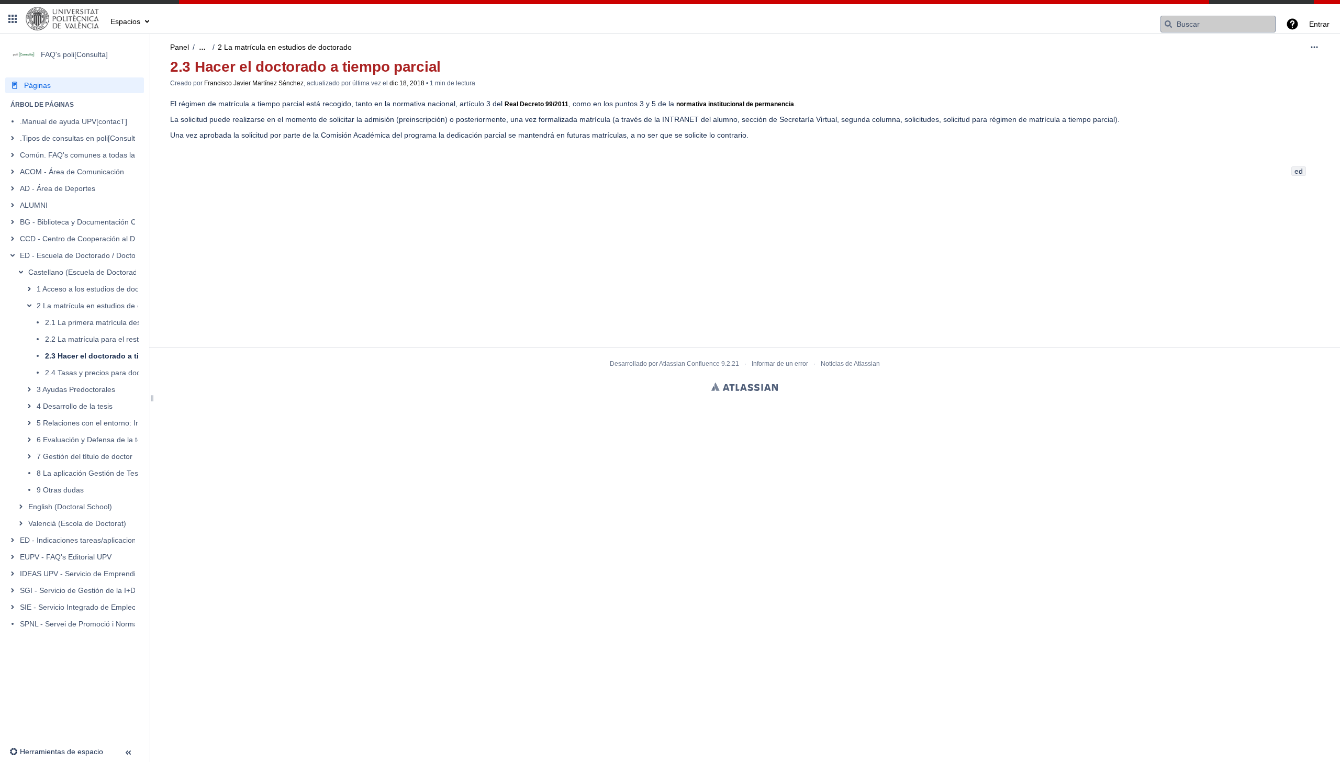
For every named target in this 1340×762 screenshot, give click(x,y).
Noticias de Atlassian (850, 363)
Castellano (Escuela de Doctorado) (86, 272)
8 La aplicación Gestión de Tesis (90, 473)
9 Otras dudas (60, 490)
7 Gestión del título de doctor (84, 456)
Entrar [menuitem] (1319, 24)
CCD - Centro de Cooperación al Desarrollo (92, 238)
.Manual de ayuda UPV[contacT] (73, 121)
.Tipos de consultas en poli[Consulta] (80, 138)
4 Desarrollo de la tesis (75, 406)
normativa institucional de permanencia (735, 104)
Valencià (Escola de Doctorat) (77, 523)
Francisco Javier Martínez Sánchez (254, 83)
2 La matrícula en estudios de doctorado (104, 305)
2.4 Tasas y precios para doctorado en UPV (117, 372)
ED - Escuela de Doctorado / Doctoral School (94, 255)
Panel (179, 47)
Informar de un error (780, 363)
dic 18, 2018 (407, 83)
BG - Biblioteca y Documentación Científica (91, 222)
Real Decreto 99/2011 (536, 104)
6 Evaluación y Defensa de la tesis (93, 439)
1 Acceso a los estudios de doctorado (98, 289)
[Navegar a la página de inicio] (62, 18)
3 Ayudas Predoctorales (76, 389)
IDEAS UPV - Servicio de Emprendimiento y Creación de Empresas (131, 573)
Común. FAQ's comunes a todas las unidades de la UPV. (114, 155)
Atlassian (744, 387)
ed (1298, 171)
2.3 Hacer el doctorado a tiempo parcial (115, 356)
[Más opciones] (1314, 47)
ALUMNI (34, 205)
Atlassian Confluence (689, 363)
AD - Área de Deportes (57, 188)
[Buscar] (1168, 24)
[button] (12, 18)
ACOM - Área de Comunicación (72, 171)
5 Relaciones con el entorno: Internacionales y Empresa (129, 423)
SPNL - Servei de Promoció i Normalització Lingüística (109, 624)
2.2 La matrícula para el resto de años (108, 339)
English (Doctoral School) (70, 506)
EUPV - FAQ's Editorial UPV (65, 557)
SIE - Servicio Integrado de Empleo (78, 607)
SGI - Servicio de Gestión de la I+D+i (80, 590)
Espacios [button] (125, 21)
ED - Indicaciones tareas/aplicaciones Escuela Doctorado (114, 540)
